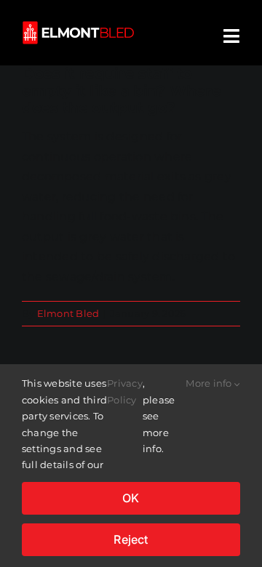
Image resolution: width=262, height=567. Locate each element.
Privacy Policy (125, 391)
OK (130, 498)
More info (210, 383)
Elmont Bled (68, 313)
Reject (131, 539)
